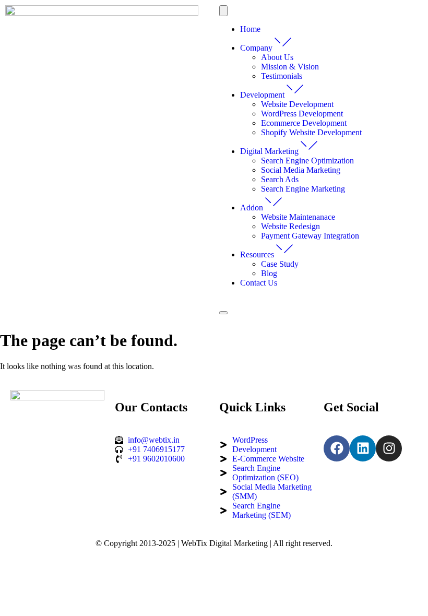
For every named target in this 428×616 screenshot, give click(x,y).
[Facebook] (337, 448)
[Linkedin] (363, 448)
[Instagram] (389, 448)
